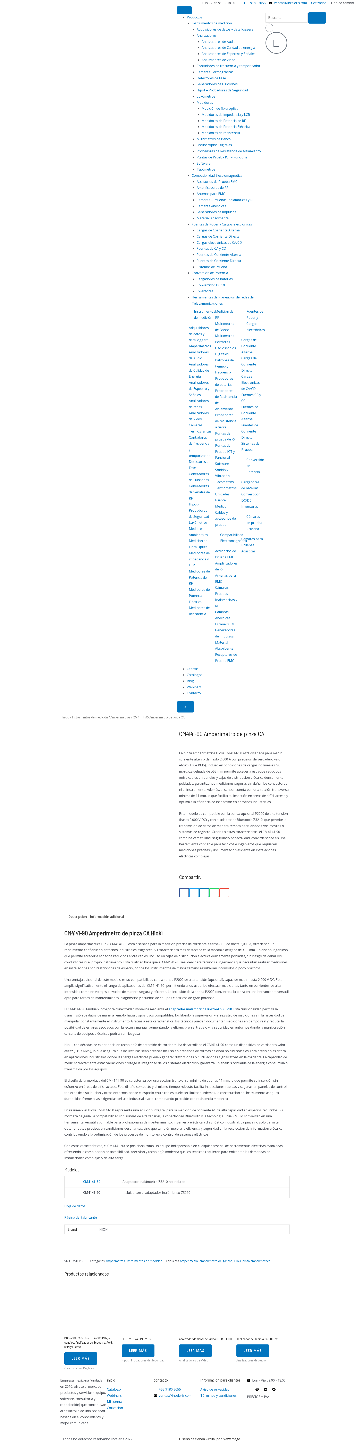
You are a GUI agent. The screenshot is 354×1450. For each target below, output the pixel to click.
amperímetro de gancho (216, 1261)
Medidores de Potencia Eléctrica (226, 126)
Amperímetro (189, 1261)
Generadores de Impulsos (216, 212)
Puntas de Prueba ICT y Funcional (222, 157)
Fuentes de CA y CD (211, 248)
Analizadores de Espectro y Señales (228, 53)
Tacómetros (206, 169)
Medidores (205, 102)
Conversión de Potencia (210, 273)
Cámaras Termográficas (215, 72)
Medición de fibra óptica (220, 108)
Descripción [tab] (77, 916)
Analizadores (207, 35)
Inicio (65, 717)
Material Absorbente (213, 218)
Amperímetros (120, 717)
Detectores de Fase (211, 78)
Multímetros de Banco (214, 139)
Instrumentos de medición (212, 23)
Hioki (237, 1261)
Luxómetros (206, 96)
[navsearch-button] (267, 9)
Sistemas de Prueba (212, 267)
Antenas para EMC (211, 193)
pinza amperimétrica (256, 1261)
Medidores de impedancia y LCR (226, 114)
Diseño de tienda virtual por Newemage (209, 1439)
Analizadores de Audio (219, 41)
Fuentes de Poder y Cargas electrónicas (222, 224)
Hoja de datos (74, 1206)
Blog (190, 681)
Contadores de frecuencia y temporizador (228, 66)
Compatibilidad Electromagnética (217, 175)
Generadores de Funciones (217, 84)
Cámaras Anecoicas (211, 206)
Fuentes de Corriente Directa (219, 260)
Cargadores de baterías (215, 279)
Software (204, 163)
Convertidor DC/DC (211, 285)
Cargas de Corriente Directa (218, 236)
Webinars (194, 687)
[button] (184, 892)
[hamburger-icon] (184, 10)
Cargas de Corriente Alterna (218, 230)
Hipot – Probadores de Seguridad (222, 90)
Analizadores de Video (218, 60)
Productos (195, 17)
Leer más (81, 1358)
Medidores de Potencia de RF (224, 120)
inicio (111, 1379)
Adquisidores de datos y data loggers (225, 29)
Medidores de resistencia (221, 133)
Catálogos (194, 675)
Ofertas (193, 669)
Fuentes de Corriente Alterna (219, 254)
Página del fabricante (80, 1217)
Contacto (194, 693)
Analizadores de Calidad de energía (228, 47)
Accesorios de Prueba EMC (217, 181)
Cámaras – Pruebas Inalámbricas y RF (225, 200)
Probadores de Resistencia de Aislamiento (229, 151)
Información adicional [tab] (107, 916)
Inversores (205, 291)
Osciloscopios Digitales (214, 145)
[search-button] (317, 18)
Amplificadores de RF (212, 187)
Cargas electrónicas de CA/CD (219, 242)
